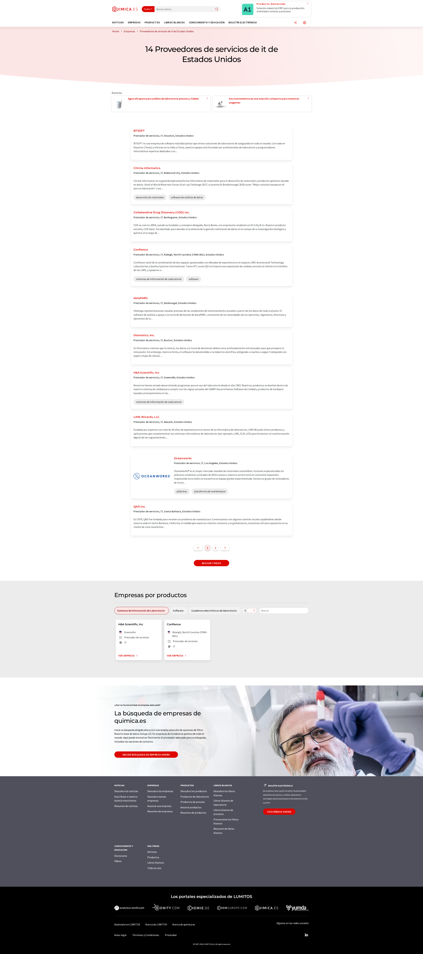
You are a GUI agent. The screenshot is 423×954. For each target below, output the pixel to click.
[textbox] (284, 611)
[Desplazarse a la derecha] (254, 610)
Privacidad (170, 935)
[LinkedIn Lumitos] (306, 935)
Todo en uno (154, 868)
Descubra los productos (193, 791)
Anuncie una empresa (159, 806)
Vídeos (118, 861)
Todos (147, 9)
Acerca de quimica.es (183, 924)
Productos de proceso (192, 802)
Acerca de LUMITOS (156, 924)
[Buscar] (216, 9)
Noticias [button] (118, 22)
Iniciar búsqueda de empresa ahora (146, 754)
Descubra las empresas (160, 791)
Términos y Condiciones (145, 935)
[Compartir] (295, 23)
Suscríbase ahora (279, 811)
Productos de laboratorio (194, 796)
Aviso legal (120, 935)
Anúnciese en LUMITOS (127, 924)
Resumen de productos (193, 812)
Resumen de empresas (160, 811)
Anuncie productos (190, 807)
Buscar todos (211, 563)
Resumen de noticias (126, 806)
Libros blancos (155, 862)
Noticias (152, 851)
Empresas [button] (134, 22)
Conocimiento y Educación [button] (207, 22)
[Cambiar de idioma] (304, 23)
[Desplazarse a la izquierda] (249, 610)
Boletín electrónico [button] (243, 22)
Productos (153, 857)
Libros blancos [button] (174, 22)
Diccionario (120, 855)
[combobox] (284, 610)
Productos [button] (152, 22)
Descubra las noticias (126, 791)
